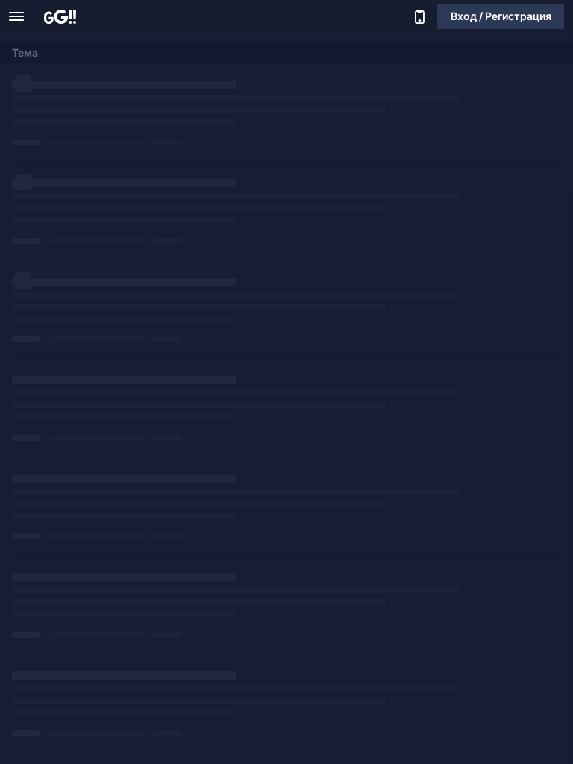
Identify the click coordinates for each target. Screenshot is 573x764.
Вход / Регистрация (501, 16)
